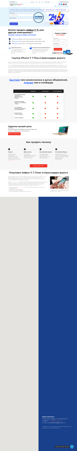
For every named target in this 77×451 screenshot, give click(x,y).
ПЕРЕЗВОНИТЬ (14, 23)
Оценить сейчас (58, 49)
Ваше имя (56, 38)
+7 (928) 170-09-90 (55, 421)
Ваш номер (12, 13)
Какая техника (13, 18)
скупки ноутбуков (20, 187)
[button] (14, 133)
